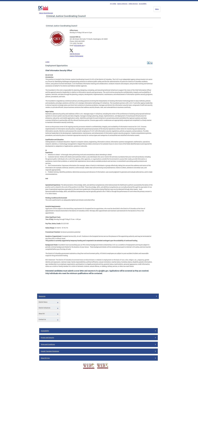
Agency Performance (76, 56)
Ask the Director (75, 54)
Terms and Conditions (48, 344)
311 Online (113, 4)
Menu (157, 9)
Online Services (133, 4)
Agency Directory (122, 4)
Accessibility (142, 4)
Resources (42, 296)
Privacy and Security (47, 338)
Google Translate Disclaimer (50, 351)
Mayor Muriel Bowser (46, 13)
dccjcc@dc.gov (79, 45)
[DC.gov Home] (43, 11)
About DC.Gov (45, 358)
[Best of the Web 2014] (89, 368)
